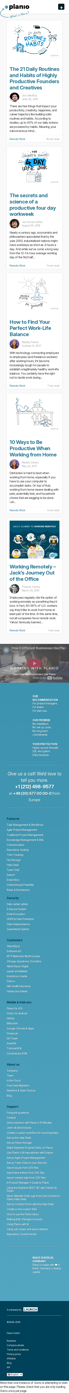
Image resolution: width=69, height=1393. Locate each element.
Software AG (14, 951)
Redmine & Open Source (21, 1090)
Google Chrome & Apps (20, 1028)
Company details (15, 1345)
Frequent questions (18, 1112)
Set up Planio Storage (19, 1142)
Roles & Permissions (18, 890)
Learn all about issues (19, 1127)
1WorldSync (13, 946)
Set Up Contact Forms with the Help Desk (30, 1204)
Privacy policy (14, 1354)
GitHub (11, 1018)
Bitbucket (12, 1023)
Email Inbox (13, 879)
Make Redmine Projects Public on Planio (30, 1147)
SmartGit (11, 1043)
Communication (15, 844)
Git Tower (12, 1038)
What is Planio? (19, 15)
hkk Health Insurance (19, 986)
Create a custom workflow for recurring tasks (32, 1132)
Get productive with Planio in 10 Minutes (29, 1122)
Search (11, 874)
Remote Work (17, 139)
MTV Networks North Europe (23, 956)
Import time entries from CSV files (26, 1172)
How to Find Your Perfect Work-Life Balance (30, 328)
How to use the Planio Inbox (23, 1214)
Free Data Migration (18, 1085)
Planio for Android (17, 1013)
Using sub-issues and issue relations (27, 1229)
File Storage (14, 860)
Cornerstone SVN (17, 1053)
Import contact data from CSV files (26, 1177)
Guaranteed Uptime (18, 929)
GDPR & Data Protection (20, 919)
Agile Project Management (22, 829)
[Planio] (17, 7)
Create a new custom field (22, 1209)
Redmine (11, 1340)
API (8, 1367)
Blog (9, 1095)
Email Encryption (16, 914)
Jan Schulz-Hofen (32, 222)
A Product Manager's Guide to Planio (28, 1182)
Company (12, 1070)
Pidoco (11, 981)
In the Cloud (13, 1080)
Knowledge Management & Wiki (25, 839)
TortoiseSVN (14, 1048)
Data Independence (18, 924)
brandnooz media (17, 976)
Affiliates (11, 1358)
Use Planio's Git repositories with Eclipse (30, 1152)
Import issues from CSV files (23, 1167)
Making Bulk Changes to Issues (24, 1219)
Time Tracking (15, 854)
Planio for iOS (14, 1008)
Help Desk (13, 864)
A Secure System (16, 909)
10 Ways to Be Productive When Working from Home (33, 448)
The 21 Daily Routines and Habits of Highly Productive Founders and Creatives (34, 78)
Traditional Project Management (25, 834)
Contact (11, 1117)
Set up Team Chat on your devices (27, 1162)
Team (10, 1075)
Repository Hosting (18, 849)
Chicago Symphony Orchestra (24, 961)
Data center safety (17, 904)
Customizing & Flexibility (20, 884)
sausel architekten (17, 971)
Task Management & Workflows (25, 824)
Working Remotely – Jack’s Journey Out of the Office (33, 572)
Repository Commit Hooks (22, 1234)
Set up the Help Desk (19, 1137)
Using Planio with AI (18, 1224)
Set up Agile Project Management (26, 1157)
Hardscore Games (17, 991)
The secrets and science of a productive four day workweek (33, 204)
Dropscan (12, 1033)
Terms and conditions (18, 1349)
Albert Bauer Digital (18, 966)
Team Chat (13, 869)
